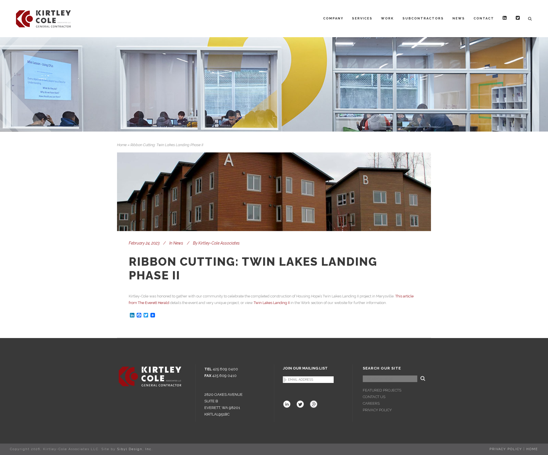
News (178, 243)
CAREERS (371, 403)
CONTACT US (374, 397)
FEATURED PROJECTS (382, 390)
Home (122, 145)
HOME (532, 449)
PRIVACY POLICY (377, 410)
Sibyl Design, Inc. (135, 449)
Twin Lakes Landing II (272, 303)
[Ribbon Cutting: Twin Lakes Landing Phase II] (274, 191)
